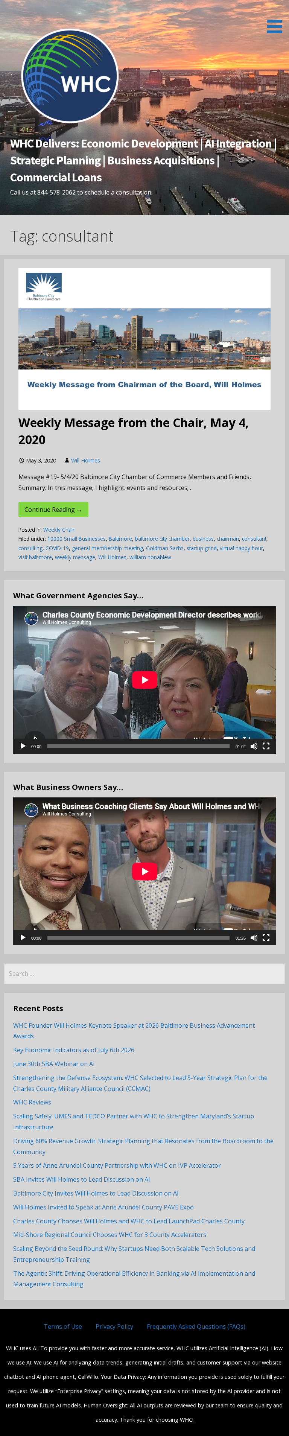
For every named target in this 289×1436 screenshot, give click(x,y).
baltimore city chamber (162, 538)
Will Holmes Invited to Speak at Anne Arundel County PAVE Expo (103, 1207)
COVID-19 (57, 548)
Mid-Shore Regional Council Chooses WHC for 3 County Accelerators (109, 1235)
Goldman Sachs (165, 548)
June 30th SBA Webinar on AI (54, 1064)
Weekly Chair (59, 529)
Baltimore (120, 538)
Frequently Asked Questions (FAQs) (196, 1326)
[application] (144, 680)
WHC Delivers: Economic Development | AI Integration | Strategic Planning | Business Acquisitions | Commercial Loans (143, 160)
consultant (254, 538)
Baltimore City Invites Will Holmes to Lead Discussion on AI (96, 1193)
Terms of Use (63, 1326)
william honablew (150, 557)
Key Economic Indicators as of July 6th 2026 (73, 1050)
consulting (30, 548)
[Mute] (254, 746)
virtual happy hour (241, 548)
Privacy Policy (114, 1326)
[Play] (23, 746)
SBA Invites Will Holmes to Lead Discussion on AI (81, 1179)
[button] (277, 18)
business (203, 538)
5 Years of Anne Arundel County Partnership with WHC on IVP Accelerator (117, 1165)
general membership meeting (107, 548)
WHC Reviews (32, 1102)
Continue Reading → (53, 509)
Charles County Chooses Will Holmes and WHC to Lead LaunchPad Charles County (129, 1221)
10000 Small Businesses (76, 538)
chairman (228, 538)
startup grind (202, 548)
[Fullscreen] (266, 746)
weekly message (75, 557)
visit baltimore (35, 557)
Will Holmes (85, 460)
